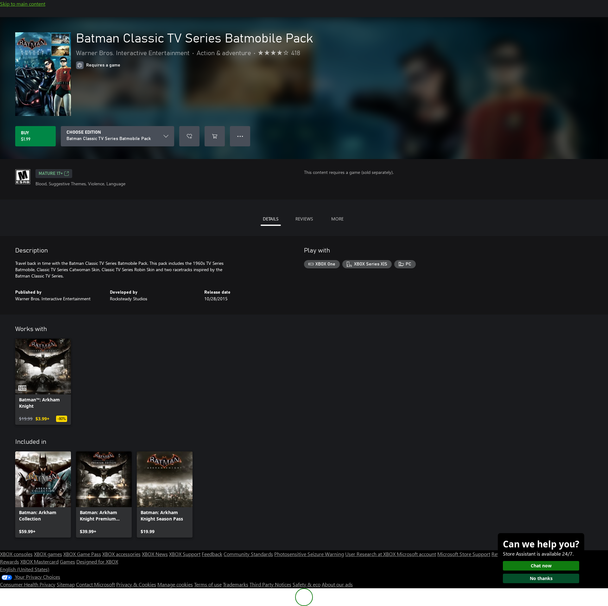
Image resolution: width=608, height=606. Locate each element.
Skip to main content (22, 3)
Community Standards (248, 554)
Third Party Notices (270, 584)
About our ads (337, 584)
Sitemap (66, 584)
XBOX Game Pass (82, 554)
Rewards (9, 561)
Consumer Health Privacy (27, 584)
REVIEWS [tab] (304, 219)
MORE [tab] (337, 219)
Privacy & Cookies (136, 584)
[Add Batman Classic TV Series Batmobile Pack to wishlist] (189, 136)
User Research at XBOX (371, 554)
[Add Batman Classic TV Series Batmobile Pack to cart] (215, 136)
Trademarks (235, 584)
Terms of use (208, 584)
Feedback (212, 554)
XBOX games (48, 554)
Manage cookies (175, 584)
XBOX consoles (16, 554)
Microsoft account (416, 554)
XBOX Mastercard (39, 561)
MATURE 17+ (51, 173)
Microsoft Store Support (463, 554)
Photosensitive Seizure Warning (309, 554)
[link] (43, 382)
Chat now (541, 566)
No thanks (541, 578)
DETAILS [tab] (270, 219)
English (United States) (24, 569)
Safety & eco (306, 584)
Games (67, 561)
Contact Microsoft (95, 584)
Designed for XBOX (97, 561)
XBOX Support (184, 554)
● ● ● (240, 136)
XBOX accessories (121, 554)
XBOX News (155, 554)
